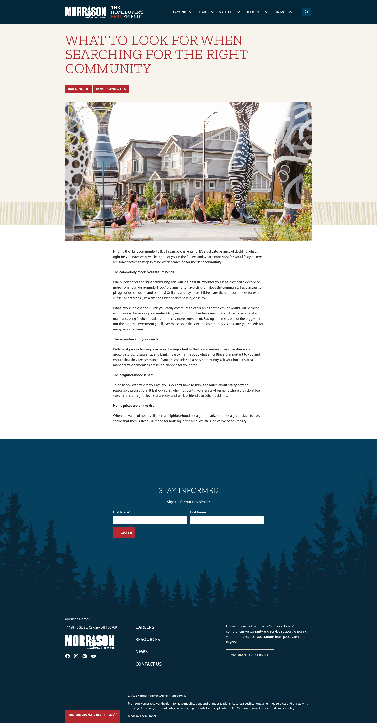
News (141, 651)
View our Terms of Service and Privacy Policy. (266, 708)
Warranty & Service (250, 654)
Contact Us (282, 12)
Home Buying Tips (111, 89)
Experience (253, 12)
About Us (226, 12)
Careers (144, 627)
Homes (203, 12)
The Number (148, 716)
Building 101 (79, 89)
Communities (180, 12)
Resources (147, 639)
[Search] (306, 12)
